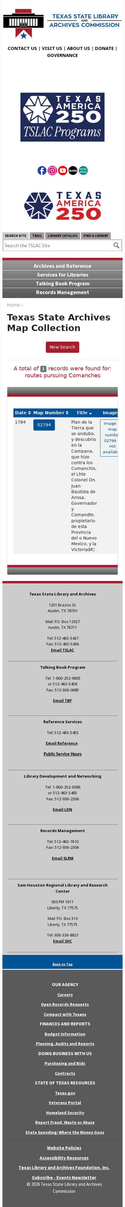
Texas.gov (65, 1093)
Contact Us (22, 48)
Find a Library (95, 235)
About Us (78, 48)
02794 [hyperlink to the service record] (44, 424)
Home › (15, 305)
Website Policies (64, 1148)
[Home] (62, 21)
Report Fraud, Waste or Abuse (65, 1122)
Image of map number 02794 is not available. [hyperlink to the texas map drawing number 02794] (112, 437)
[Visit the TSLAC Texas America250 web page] (62, 112)
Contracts (65, 1073)
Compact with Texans (65, 1014)
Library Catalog (63, 235)
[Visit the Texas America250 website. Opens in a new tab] (62, 205)
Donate (104, 48)
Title (82, 412)
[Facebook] (42, 171)
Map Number (48, 412)
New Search (62, 347)
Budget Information (65, 1034)
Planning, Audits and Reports (65, 1043)
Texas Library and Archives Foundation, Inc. (64, 1167)
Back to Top (62, 964)
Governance (62, 55)
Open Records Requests (65, 1004)
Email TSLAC (62, 650)
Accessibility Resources (64, 1158)
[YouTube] (62, 171)
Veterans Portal (65, 1102)
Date (21, 412)
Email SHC (62, 941)
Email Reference (62, 743)
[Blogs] (73, 171)
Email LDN (62, 809)
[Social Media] (83, 171)
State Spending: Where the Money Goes (64, 1132)
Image (110, 412)
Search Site (15, 235)
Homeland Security (65, 1112)
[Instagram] (52, 171)
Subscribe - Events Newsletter (64, 1177)
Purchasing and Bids (65, 1063)
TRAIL (37, 235)
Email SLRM (62, 858)
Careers (65, 994)
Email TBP (62, 700)
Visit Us (52, 48)
